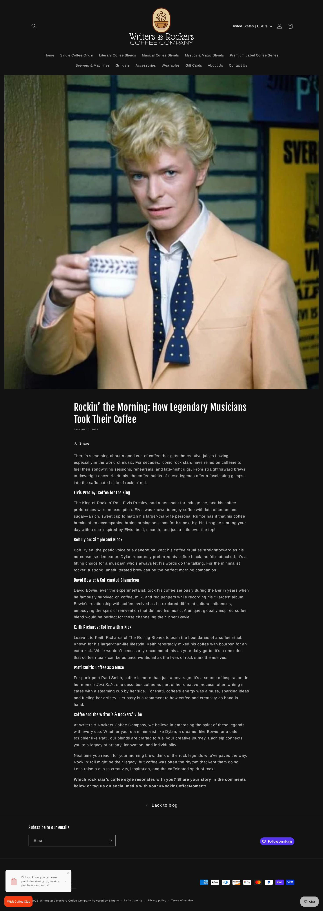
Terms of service (182, 900)
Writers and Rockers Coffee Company (65, 900)
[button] (34, 26)
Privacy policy (156, 900)
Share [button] (84, 443)
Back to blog (165, 805)
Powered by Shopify (105, 900)
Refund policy (133, 900)
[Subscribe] (110, 841)
